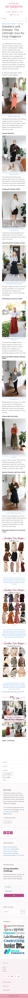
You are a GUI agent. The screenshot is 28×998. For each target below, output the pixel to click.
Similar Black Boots (14, 399)
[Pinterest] (13, 12)
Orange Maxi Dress (19, 338)
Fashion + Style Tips (17, 24)
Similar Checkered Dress (15, 114)
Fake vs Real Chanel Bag (10, 853)
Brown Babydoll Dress (11, 579)
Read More (7, 822)
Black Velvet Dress (21, 579)
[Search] (23, 911)
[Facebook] (18, 12)
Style (8, 24)
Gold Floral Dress (6, 632)
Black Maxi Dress (18, 282)
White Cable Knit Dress (8, 581)
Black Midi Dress (21, 397)
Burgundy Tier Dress (6, 634)
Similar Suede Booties (15, 116)
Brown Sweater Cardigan (8, 511)
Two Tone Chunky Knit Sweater (10, 683)
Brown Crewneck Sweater (18, 686)
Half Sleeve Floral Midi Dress (9, 635)
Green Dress (6, 577)
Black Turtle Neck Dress (8, 172)
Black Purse (11, 283)
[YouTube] (18, 976)
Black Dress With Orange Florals (19, 634)
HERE (22, 691)
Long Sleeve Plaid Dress (19, 631)
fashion (9, 813)
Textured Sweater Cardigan (8, 338)
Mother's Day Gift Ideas (10, 847)
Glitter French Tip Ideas (10, 851)
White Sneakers (18, 283)
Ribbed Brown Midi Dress (8, 582)
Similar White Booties (14, 230)
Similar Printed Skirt (14, 455)
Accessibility (6, 990)
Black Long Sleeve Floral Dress (16, 637)
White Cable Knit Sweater (8, 687)
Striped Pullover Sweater (14, 689)
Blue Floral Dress (16, 629)
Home (3, 24)
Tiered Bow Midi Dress (19, 581)
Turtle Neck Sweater (8, 228)
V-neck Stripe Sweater (20, 687)
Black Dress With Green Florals (18, 632)
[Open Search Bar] (26, 19)
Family (5, 971)
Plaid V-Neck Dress (7, 629)
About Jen (6, 986)
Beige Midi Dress (18, 582)
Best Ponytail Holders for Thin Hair (13, 855)
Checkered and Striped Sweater (10, 397)
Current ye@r (6, 777)
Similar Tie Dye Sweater (19, 172)
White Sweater (5, 114)
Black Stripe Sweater (7, 686)
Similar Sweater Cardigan (8, 282)
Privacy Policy (7, 982)
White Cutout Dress (13, 577)
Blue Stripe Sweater (11, 684)
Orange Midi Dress (20, 635)
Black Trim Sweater (21, 684)
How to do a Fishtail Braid (11, 849)
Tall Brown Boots (17, 513)
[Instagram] (6, 12)
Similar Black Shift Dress (18, 228)
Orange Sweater (5, 455)
